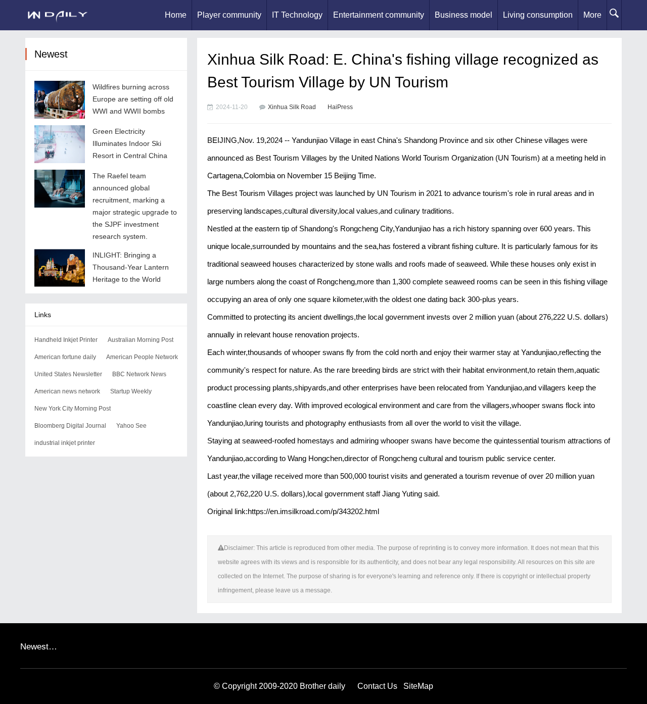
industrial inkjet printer (64, 442)
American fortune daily (65, 357)
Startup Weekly (131, 391)
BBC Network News (139, 374)
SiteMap (418, 686)
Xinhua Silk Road (292, 107)
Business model (463, 15)
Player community (229, 15)
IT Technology (297, 15)
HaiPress (340, 107)
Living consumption (538, 15)
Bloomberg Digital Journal (70, 425)
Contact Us (377, 686)
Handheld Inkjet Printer (66, 339)
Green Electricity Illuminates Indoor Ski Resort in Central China (130, 143)
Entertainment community (378, 15)
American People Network (142, 357)
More (592, 15)
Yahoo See (131, 425)
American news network (67, 391)
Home (176, 15)
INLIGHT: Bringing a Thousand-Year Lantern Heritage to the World (131, 267)
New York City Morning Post (72, 408)
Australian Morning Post (140, 339)
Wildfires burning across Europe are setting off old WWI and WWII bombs (133, 99)
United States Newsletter (68, 374)
